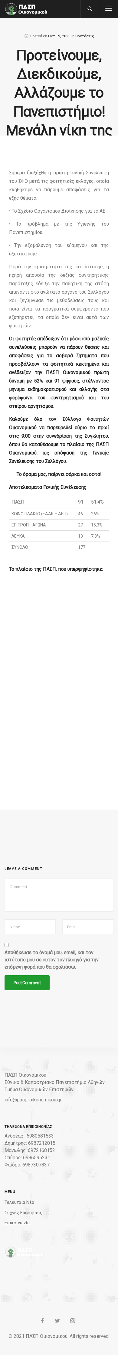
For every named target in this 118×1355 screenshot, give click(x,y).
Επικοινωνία (17, 1222)
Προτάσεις (84, 36)
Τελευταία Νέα (19, 1202)
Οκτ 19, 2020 (59, 36)
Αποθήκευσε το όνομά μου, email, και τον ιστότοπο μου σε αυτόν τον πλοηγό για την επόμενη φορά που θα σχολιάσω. (52, 960)
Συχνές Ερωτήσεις (23, 1212)
